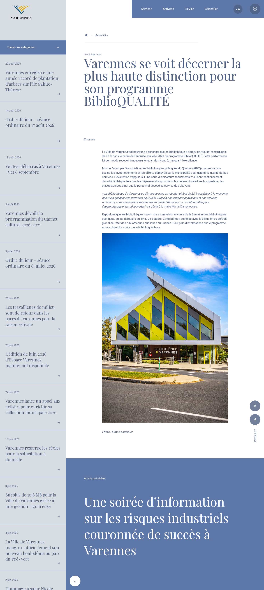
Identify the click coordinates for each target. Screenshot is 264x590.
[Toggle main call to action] (255, 9)
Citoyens (89, 139)
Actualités (101, 35)
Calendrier (211, 9)
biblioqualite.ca (150, 227)
